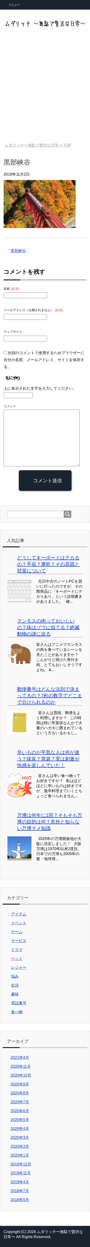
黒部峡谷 (18, 251)
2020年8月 (20, 1093)
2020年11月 (21, 1066)
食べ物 (17, 1012)
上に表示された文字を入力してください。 (40, 388)
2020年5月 (20, 1120)
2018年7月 (20, 1191)
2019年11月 (21, 1173)
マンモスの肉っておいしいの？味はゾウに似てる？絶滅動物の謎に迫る (48, 627)
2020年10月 (21, 1075)
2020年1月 (20, 1155)
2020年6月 (20, 1111)
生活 (15, 985)
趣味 (15, 994)
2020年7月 (20, 1102)
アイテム (18, 914)
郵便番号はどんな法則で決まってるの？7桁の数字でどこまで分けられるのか (49, 695)
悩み (15, 976)
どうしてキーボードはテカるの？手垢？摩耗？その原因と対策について (48, 564)
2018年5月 (20, 1200)
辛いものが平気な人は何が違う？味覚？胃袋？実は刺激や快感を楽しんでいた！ (48, 759)
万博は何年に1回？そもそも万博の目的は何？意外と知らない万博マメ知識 (49, 822)
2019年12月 (21, 1164)
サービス (18, 941)
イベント (18, 923)
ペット (17, 959)
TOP (38, 145)
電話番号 (18, 1003)
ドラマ (17, 950)
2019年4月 (20, 1182)
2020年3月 (20, 1138)
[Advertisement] (45, 90)
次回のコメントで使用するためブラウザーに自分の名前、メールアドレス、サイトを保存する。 (44, 360)
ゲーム (17, 932)
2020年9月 (20, 1084)
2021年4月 (20, 1058)
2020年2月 (20, 1146)
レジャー (18, 967)
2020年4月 (20, 1129)
